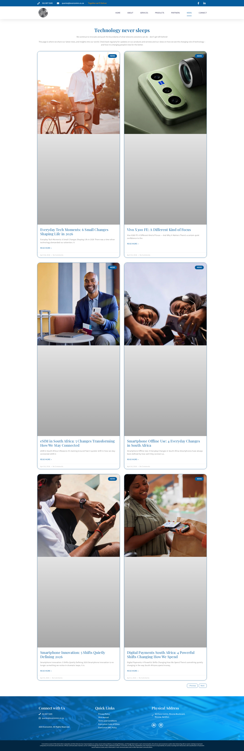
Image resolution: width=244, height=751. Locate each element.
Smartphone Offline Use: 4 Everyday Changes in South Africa (163, 443)
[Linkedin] (161, 725)
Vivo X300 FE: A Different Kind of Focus (159, 229)
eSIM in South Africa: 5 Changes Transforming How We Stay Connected (77, 443)
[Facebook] (154, 725)
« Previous (192, 686)
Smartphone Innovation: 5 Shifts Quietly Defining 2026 (72, 654)
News (189, 12)
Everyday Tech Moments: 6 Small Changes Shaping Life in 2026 (74, 231)
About (130, 12)
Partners (175, 12)
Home (117, 12)
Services (144, 12)
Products (159, 12)
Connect (203, 12)
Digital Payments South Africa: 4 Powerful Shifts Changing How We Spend (160, 654)
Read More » (46, 248)
